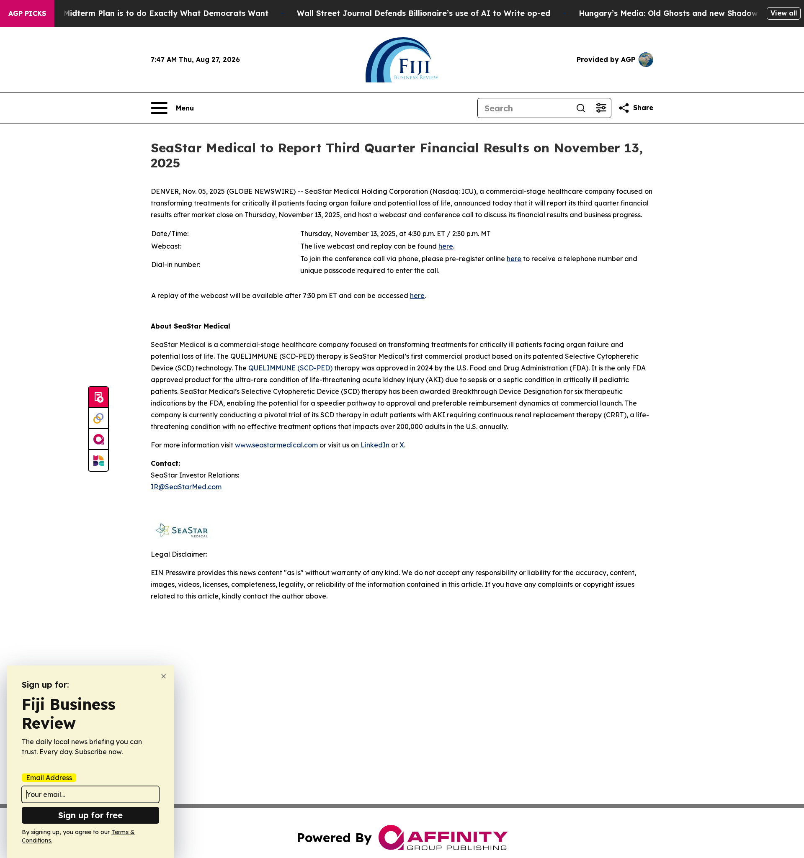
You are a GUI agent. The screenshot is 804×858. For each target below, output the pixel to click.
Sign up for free (90, 815)
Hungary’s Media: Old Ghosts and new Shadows (670, 13)
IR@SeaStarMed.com (186, 487)
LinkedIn (375, 445)
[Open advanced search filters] (601, 108)
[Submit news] (98, 397)
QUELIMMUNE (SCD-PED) (290, 368)
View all (783, 13)
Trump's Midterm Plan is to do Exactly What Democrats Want (149, 13)
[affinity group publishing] (98, 439)
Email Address (49, 777)
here (445, 246)
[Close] (164, 676)
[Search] (581, 108)
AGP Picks (27, 13)
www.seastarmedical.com (276, 445)
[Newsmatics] (98, 460)
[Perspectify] (98, 418)
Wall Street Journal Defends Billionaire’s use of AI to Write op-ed (423, 13)
